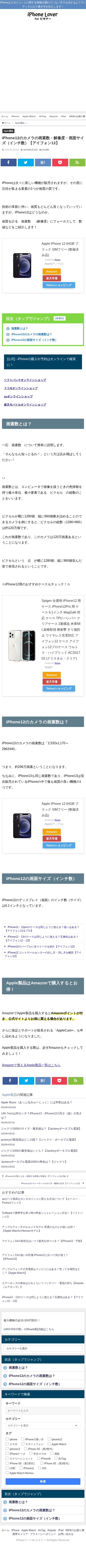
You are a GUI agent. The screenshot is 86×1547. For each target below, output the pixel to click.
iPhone (15, 116)
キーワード (13, 1403)
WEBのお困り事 (74, 1530)
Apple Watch (29, 116)
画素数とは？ (17, 328)
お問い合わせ (66, 1534)
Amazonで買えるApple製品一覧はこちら (31, 1065)
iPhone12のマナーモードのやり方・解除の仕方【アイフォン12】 (51, 1183)
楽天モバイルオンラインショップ (25, 404)
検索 (43, 1481)
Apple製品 (8, 131)
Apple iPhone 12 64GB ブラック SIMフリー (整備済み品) (60, 249)
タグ (9, 1433)
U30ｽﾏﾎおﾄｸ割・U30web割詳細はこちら (29, 1329)
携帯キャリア (20, 1534)
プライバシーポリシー (43, 1534)
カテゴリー (13, 1418)
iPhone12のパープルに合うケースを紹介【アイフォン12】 (42, 946)
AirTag (42, 116)
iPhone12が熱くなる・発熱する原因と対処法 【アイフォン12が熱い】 (37, 1176)
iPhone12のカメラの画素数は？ (29, 334)
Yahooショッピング (59, 285)
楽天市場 (51, 278)
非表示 (59, 318)
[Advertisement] (43, 68)
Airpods (53, 116)
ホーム (5, 116)
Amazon (51, 271)
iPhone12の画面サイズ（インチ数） (32, 339)
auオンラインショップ (18, 396)
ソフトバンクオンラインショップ (25, 380)
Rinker (57, 260)
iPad (63, 116)
